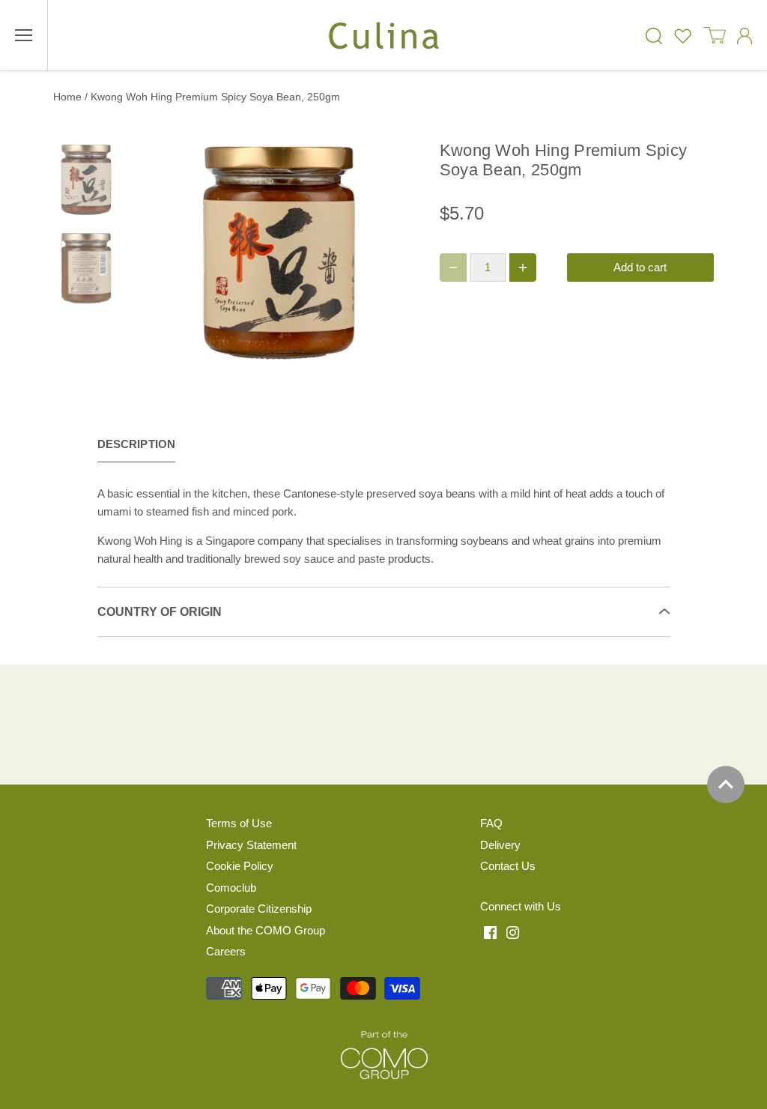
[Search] (654, 35)
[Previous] (153, 253)
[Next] (374, 253)
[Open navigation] (23, 35)
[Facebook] (490, 931)
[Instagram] (512, 931)
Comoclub (231, 887)
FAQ (491, 823)
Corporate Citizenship (259, 908)
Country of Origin (159, 611)
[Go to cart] (714, 35)
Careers (226, 951)
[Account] (744, 35)
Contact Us (508, 865)
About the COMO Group (265, 930)
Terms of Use (239, 823)
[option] (279, 253)
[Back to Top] (726, 784)
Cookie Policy (239, 865)
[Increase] (522, 267)
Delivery (500, 844)
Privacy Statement (251, 844)
